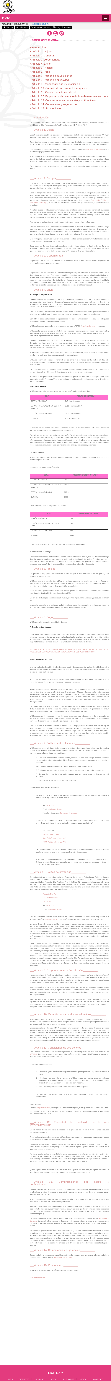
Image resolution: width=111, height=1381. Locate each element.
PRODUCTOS (24, 1379)
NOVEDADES (39, 1379)
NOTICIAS (83, 1379)
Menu (6, 17)
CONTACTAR (98, 1379)
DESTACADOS (68, 1379)
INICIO (10, 1379)
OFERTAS (53, 1379)
